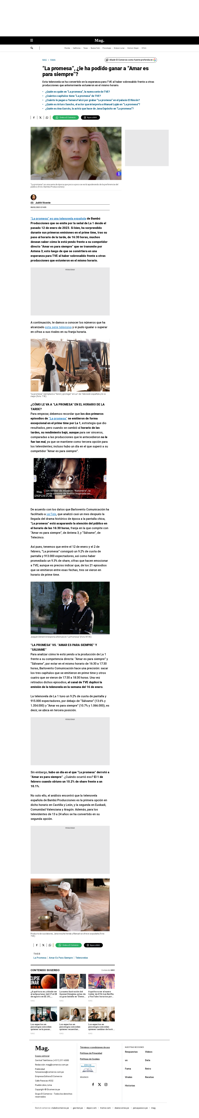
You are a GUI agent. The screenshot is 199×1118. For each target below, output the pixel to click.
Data (147, 1060)
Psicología (107, 48)
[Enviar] (32, 48)
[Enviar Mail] (32, 203)
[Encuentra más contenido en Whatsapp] (47, 117)
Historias (130, 1085)
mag (153, 1108)
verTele (51, 514)
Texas (85, 48)
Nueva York (95, 48)
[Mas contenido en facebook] (93, 1084)
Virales (128, 1077)
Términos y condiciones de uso (95, 1047)
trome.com (105, 1108)
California (76, 48)
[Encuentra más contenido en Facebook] (34, 117)
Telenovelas (81, 957)
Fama (128, 1068)
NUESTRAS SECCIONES (134, 1047)
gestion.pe (78, 1108)
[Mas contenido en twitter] (99, 1084)
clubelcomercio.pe (60, 1108)
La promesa (40, 957)
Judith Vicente (43, 202)
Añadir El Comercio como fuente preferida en (131, 60)
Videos (148, 1051)
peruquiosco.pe (140, 1108)
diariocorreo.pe (122, 1108)
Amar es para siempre (61, 957)
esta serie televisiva (58, 327)
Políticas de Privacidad (91, 1053)
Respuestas (131, 1051)
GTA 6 (144, 48)
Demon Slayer (133, 48)
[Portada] (42, 1053)
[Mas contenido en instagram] (106, 1084)
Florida (67, 48)
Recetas (149, 1077)
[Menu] (33, 41)
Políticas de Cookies (90, 1059)
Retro (148, 1068)
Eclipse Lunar (119, 48)
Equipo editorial (42, 1056)
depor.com (92, 1108)
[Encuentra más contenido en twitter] (40, 117)
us (126, 1060)
